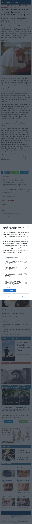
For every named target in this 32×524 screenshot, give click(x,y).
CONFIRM (10, 290)
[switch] (25, 262)
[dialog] (16, 262)
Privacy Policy (25, 296)
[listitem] (16, 258)
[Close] (28, 227)
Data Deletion (6, 296)
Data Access (16, 296)
